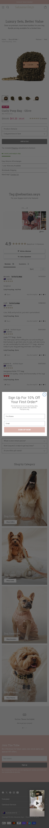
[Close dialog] (44, 394)
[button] (37, 803)
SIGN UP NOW (24, 430)
